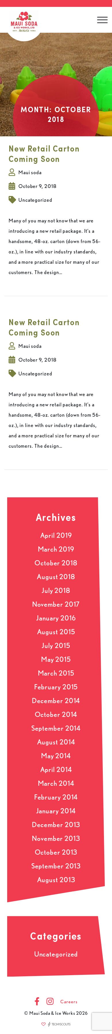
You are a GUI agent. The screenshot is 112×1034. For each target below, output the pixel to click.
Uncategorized (35, 200)
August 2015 (56, 632)
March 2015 (56, 673)
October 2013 (56, 852)
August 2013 (56, 880)
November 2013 (56, 838)
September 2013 (56, 866)
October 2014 (56, 714)
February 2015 (56, 687)
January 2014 (56, 811)
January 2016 (56, 618)
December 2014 (56, 701)
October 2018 (56, 563)
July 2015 (56, 645)
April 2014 (56, 769)
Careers (68, 1001)
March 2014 (56, 783)
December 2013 (56, 824)
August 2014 (56, 742)
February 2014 (56, 797)
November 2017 (56, 604)
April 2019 (56, 535)
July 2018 (56, 590)
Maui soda (30, 172)
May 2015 (56, 659)
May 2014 (56, 756)
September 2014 (56, 728)
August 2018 (56, 577)
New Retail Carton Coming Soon (44, 153)
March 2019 (56, 549)
